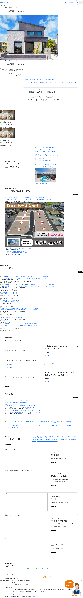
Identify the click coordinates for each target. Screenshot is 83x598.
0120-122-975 (8, 577)
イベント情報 (68, 2)
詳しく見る (47, 355)
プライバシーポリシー (18, 594)
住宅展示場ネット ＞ (34, 596)
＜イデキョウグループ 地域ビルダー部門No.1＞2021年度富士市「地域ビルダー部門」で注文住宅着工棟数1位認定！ (50, 82)
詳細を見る (53, 506)
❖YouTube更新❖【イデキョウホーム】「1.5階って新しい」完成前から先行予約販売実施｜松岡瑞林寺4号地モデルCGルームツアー (54, 437)
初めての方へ (41, 106)
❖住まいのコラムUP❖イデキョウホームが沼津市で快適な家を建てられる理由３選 (54, 439)
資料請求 (73, 2)
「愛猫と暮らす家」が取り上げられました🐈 (45, 441)
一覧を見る (75, 194)
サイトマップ (8, 594)
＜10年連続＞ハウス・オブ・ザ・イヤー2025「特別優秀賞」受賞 (38, 79)
